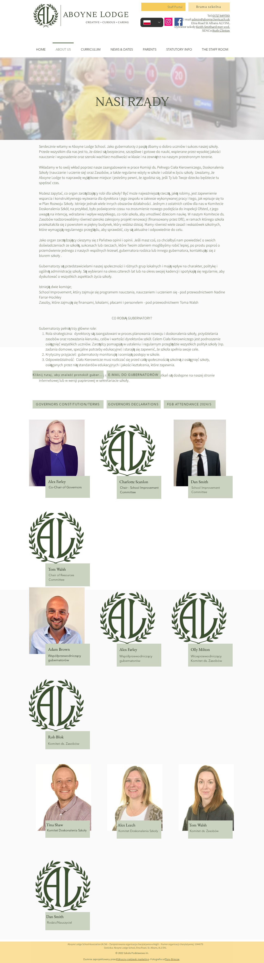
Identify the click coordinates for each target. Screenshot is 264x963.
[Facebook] (178, 22)
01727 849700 (221, 16)
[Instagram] (168, 22)
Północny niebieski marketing (132, 959)
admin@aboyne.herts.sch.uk (211, 19)
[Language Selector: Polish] (151, 22)
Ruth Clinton (221, 31)
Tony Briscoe (172, 959)
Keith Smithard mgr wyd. (213, 27)
